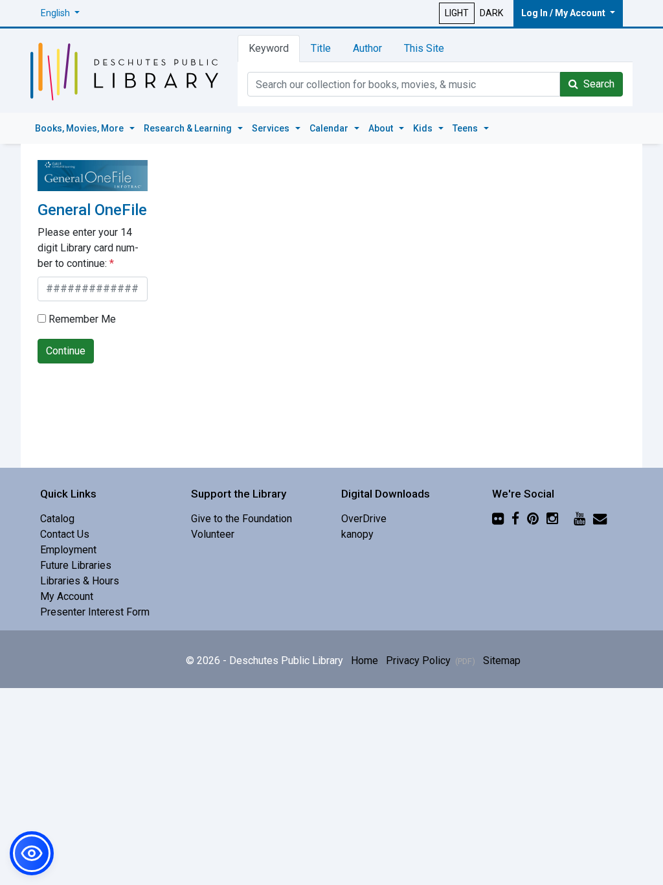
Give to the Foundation (241, 518)
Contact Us (64, 534)
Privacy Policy (430, 660)
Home (364, 660)
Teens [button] (466, 128)
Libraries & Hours (79, 581)
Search (596, 84)
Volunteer (212, 534)
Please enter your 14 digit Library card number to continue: (88, 248)
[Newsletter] (600, 518)
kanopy (357, 534)
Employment (68, 550)
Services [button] (271, 128)
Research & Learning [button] (189, 128)
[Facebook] (515, 518)
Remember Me (81, 319)
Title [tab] (321, 48)
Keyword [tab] (269, 48)
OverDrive (364, 518)
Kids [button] (423, 128)
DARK (491, 13)
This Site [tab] (424, 48)
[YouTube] (579, 518)
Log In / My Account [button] (564, 13)
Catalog (57, 518)
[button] (60, 13)
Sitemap (502, 660)
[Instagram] (552, 518)
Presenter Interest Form (95, 612)
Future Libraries (75, 565)
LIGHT (457, 13)
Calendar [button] (329, 128)
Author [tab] (367, 48)
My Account (66, 596)
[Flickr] (498, 518)
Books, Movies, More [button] (80, 128)
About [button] (381, 128)
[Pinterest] (533, 518)
